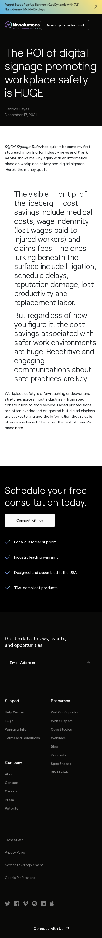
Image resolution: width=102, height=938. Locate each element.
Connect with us (29, 520)
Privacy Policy (15, 852)
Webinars (58, 738)
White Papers (62, 721)
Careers (11, 791)
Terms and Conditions (22, 738)
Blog (54, 746)
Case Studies (61, 729)
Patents (11, 808)
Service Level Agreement (24, 865)
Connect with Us (48, 928)
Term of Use (14, 840)
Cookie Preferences (20, 877)
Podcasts (58, 755)
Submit (88, 663)
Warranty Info (16, 729)
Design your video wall (65, 25)
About (10, 774)
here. (19, 427)
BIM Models (60, 772)
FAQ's (9, 721)
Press (9, 800)
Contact (12, 783)
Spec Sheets (61, 763)
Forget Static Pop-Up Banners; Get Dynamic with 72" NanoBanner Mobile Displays (42, 7)
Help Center (14, 712)
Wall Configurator (65, 712)
